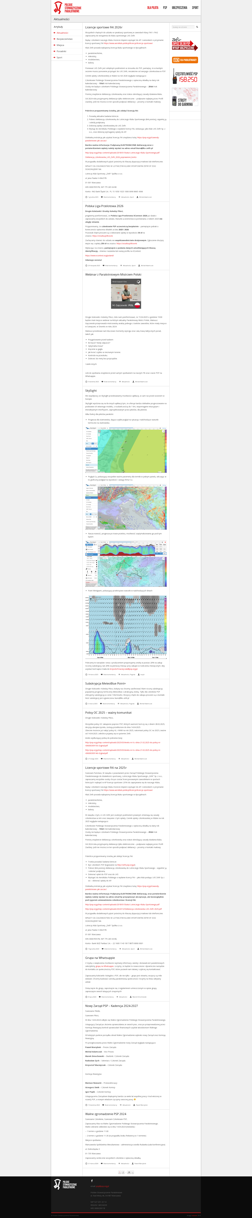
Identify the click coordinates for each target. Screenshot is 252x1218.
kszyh (143, 674)
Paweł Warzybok (142, 1105)
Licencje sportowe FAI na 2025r (106, 768)
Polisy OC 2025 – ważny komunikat (108, 712)
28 (129, 1172)
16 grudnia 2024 (93, 949)
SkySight (91, 390)
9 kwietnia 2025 (93, 382)
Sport (195, 7)
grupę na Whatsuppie (105, 966)
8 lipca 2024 (92, 997)
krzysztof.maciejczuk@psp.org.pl (123, 669)
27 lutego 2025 (93, 759)
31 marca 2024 (93, 1163)
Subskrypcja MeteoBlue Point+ (105, 683)
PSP (165, 7)
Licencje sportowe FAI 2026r (103, 27)
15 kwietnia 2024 (94, 1105)
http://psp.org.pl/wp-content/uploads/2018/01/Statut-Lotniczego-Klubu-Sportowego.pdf (122, 152)
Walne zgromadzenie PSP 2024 (105, 1114)
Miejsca (60, 45)
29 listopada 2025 (94, 265)
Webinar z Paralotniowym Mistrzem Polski (113, 274)
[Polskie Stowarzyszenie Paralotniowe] (67, 7)
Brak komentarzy (110, 197)
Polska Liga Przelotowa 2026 (104, 206)
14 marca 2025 (93, 674)
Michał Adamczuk (145, 197)
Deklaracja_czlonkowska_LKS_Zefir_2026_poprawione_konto (110, 157)
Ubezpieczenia (179, 7)
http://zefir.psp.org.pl (126, 865)
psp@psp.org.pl (102, 1186)
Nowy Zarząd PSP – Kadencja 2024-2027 (111, 1006)
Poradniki (61, 51)
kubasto (194, 1215)
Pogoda (132, 674)
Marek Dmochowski (139, 997)
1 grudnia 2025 (93, 197)
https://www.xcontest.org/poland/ (99, 255)
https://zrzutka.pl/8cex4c (102, 236)
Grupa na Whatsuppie (100, 958)
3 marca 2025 (92, 704)
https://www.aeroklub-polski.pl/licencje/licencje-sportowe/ (128, 43)
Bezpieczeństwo (65, 39)
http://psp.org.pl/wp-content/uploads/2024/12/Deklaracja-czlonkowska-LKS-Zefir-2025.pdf (123, 909)
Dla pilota (152, 7)
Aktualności (62, 32)
